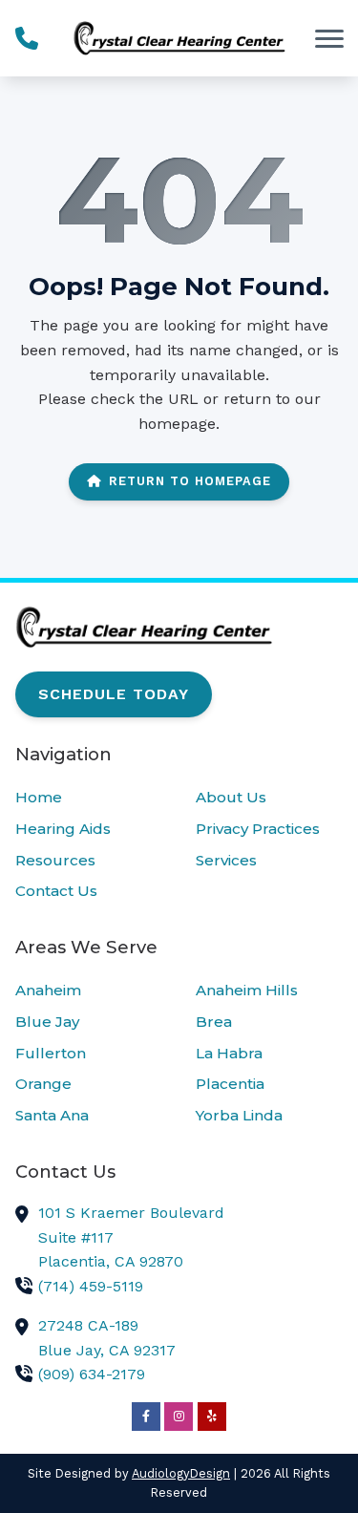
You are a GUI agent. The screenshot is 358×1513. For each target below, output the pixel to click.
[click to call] (26, 38)
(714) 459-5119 (90, 1286)
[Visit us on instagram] (178, 1416)
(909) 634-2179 (91, 1374)
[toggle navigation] (329, 38)
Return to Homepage (190, 481)
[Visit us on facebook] (146, 1416)
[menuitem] (88, 797)
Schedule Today (113, 694)
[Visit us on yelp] (212, 1416)
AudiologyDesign (181, 1473)
